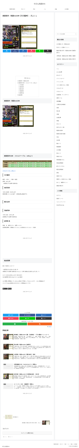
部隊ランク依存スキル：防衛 (64, 179)
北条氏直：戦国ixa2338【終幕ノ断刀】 (66, 59)
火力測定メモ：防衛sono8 (63, 44)
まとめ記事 (59, 72)
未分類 (10, 288)
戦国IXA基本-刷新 (61, 133)
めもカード (59, 75)
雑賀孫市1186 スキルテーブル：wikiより (27, 82)
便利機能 (59, 101)
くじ (58, 68)
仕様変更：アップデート (63, 94)
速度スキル (59, 176)
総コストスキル (60, 166)
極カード (59, 143)
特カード (59, 153)
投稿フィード (60, 198)
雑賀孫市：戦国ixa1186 (23, 80)
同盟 (58, 120)
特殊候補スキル (60, 159)
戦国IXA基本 (60, 130)
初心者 (58, 111)
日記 (58, 137)
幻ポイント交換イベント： (63, 47)
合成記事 (59, 117)
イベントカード (60, 78)
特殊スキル (59, 156)
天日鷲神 (22, 84)
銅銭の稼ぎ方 (60, 185)
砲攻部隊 (20, 95)
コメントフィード (61, 201)
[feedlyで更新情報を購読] (15, 324)
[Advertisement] (27, 20)
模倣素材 (59, 146)
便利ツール (59, 98)
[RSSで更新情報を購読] (40, 324)
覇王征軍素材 (60, 169)
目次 (25, 78)
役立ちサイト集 (60, 127)
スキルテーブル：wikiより (9, 170)
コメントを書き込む (27, 433)
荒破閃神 (22, 90)
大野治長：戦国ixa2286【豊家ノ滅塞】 (66, 55)
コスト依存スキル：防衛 (63, 85)
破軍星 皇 (22, 92)
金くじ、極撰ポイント (62, 182)
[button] (48, 51)
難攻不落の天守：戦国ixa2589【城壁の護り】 (66, 51)
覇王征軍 (22, 88)
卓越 (58, 114)
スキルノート (60, 91)
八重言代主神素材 (61, 104)
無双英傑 (22, 86)
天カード (5, 288)
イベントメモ (60, 81)
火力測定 (59, 150)
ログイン (59, 195)
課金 (58, 172)
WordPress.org (60, 205)
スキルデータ (60, 88)
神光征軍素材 (60, 163)
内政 (58, 107)
